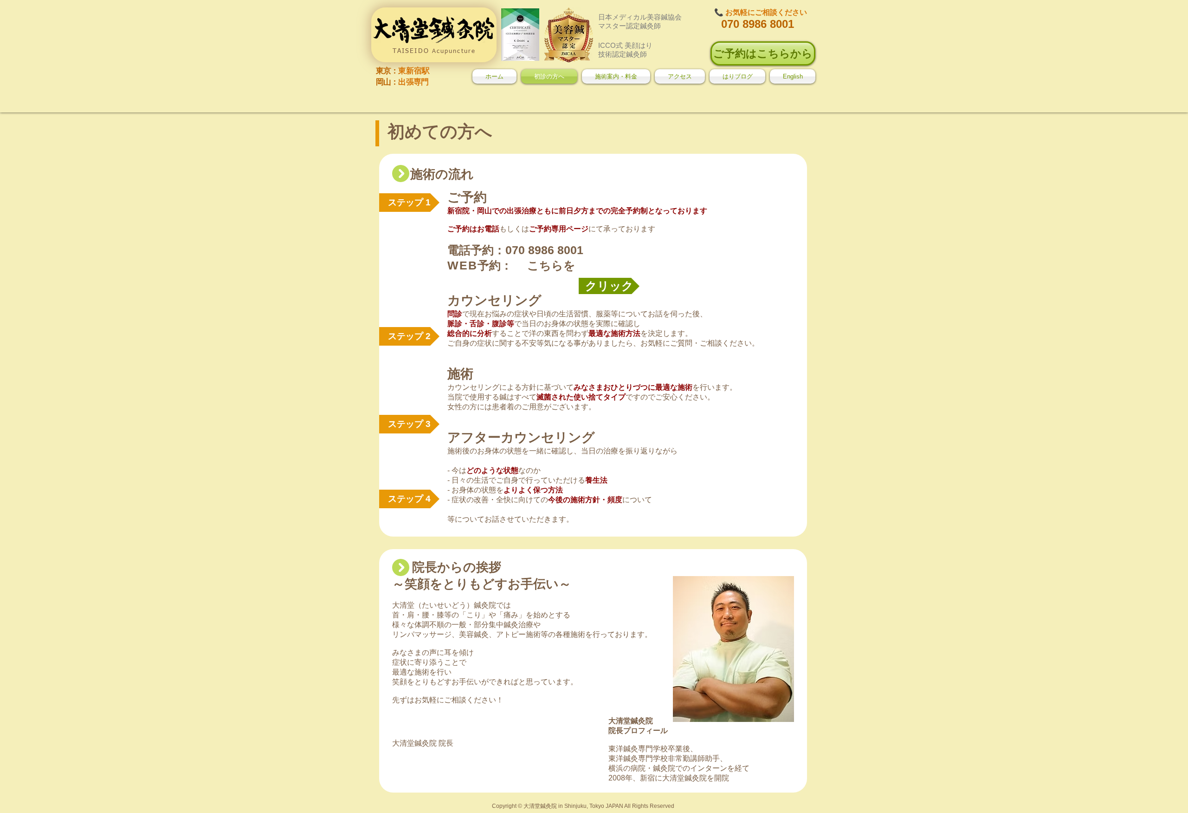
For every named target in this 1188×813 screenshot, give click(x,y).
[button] (409, 336)
